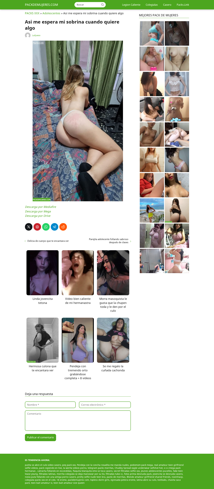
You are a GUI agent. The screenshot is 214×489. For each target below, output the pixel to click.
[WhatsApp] (46, 227)
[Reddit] (63, 227)
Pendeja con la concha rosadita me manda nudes (103, 464)
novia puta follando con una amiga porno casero (50, 476)
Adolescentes (51, 13)
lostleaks (162, 479)
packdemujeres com (78, 479)
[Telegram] (54, 227)
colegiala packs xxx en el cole (40, 479)
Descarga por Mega (38, 211)
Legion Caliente (131, 4)
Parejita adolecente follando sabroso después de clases (108, 241)
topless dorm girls (99, 479)
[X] (28, 227)
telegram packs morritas (100, 467)
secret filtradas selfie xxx (127, 470)
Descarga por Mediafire (40, 207)
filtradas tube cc (114, 473)
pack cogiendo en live (50, 467)
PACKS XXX (32, 13)
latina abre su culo (146, 479)
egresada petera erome (123, 479)
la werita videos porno (74, 467)
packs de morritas (116, 476)
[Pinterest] (37, 227)
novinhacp (177, 476)
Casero (167, 4)
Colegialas (152, 4)
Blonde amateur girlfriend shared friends (148, 476)
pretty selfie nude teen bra (91, 476)
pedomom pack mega (141, 464)
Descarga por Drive (37, 216)
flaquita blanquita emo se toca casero (92, 470)
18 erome (62, 479)
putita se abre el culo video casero (43, 464)
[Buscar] (102, 4)
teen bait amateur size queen (69, 482)
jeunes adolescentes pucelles (156, 470)
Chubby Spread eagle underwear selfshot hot (139, 467)
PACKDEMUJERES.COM (41, 5)
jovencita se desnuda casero (168, 473)
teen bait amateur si (41, 482)
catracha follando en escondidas (54, 470)
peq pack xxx (69, 464)
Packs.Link (183, 4)
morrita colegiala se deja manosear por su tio (80, 473)
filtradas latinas (47, 473)
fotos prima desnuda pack (137, 473)
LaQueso (36, 35)
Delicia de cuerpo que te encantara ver (48, 240)
